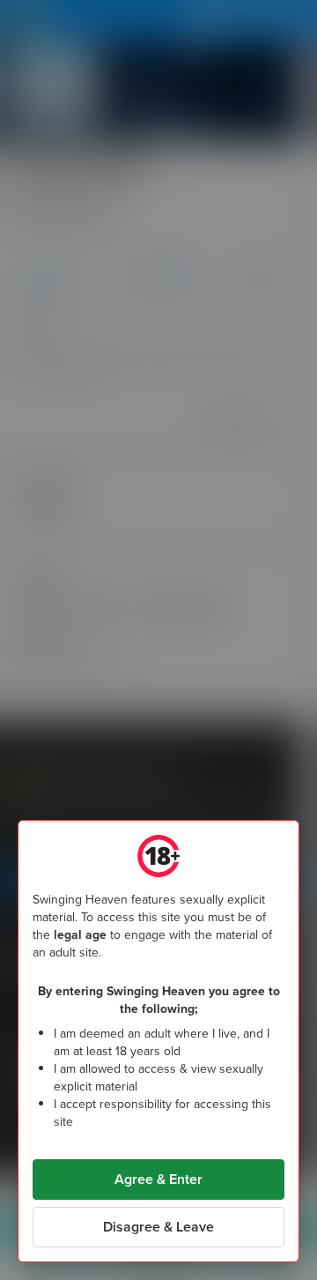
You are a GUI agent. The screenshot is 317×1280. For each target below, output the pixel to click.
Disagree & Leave (158, 1227)
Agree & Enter (158, 1179)
